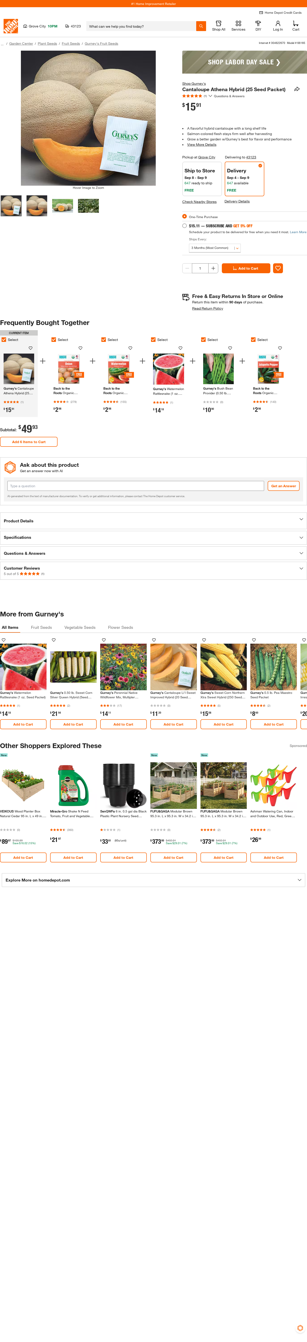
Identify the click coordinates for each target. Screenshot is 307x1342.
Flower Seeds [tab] (120, 627)
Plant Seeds (47, 43)
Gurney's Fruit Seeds (101, 43)
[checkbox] (54, 340)
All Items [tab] (10, 627)
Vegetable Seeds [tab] (80, 627)
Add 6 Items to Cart (29, 442)
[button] (153, 520)
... (2, 44)
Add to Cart (248, 268)
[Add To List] (278, 268)
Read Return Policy (207, 308)
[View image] (11, 205)
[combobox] (141, 26)
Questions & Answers (229, 96)
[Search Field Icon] (201, 26)
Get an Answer (283, 486)
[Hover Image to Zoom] (88, 118)
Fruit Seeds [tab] (41, 627)
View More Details (201, 144)
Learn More (298, 232)
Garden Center (21, 43)
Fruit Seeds (71, 43)
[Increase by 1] (213, 268)
